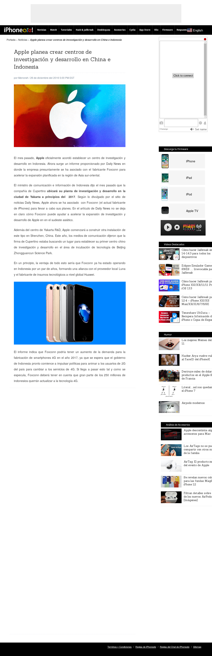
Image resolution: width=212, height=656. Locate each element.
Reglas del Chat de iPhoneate (174, 646)
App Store (144, 30)
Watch (53, 30)
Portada (11, 39)
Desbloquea (103, 30)
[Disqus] (72, 457)
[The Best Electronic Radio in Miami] (188, 228)
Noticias (41, 30)
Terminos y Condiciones (119, 646)
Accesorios (119, 30)
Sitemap (197, 646)
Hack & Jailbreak (84, 30)
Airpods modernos (193, 403)
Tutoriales (66, 30)
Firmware (167, 30)
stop (177, 227)
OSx (156, 30)
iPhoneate (18, 29)
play (168, 227)
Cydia (132, 30)
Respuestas (183, 30)
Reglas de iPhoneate (145, 646)
